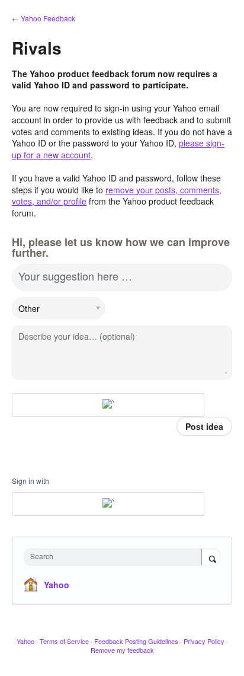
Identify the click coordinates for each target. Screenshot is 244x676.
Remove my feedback (122, 650)
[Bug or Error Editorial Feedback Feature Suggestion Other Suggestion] (59, 308)
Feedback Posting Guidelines (136, 641)
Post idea (204, 426)
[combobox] (115, 557)
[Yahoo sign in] (108, 405)
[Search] (210, 558)
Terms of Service (64, 641)
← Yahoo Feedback (43, 18)
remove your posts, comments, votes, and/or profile (116, 196)
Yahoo (56, 585)
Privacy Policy (204, 641)
